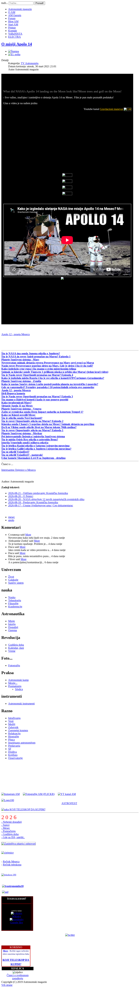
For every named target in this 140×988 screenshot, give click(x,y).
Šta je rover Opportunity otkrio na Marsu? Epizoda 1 (32, 430)
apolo (11, 520)
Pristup (12, 27)
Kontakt (12, 30)
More (28, 534)
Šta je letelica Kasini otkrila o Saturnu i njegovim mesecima (35, 445)
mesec (11, 517)
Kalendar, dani (16, 647)
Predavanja (14, 745)
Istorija (12, 624)
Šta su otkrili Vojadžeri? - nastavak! (22, 454)
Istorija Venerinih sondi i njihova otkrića (24, 442)
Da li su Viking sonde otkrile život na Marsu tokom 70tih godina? (38, 427)
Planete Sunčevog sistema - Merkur (21, 433)
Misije (11, 621)
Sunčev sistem (16, 582)
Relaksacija (14, 733)
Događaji (13, 627)
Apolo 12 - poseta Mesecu (15, 334)
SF (9, 748)
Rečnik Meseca (11, 861)
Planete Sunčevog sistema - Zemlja (21, 381)
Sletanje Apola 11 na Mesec (17, 405)
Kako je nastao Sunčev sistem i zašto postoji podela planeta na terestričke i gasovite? (49, 384)
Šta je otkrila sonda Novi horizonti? (21, 418)
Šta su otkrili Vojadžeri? (15, 451)
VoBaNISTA (15, 33)
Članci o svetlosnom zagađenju (18, 977)
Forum (11, 18)
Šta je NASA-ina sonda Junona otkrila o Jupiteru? (30, 353)
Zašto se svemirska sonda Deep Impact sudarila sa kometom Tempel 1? (42, 411)
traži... (4, 3)
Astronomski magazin (20, 9)
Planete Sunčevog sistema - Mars (20, 359)
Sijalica (19, 689)
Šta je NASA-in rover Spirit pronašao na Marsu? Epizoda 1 (36, 356)
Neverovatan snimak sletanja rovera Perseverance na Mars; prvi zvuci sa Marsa (47, 362)
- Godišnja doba (10, 834)
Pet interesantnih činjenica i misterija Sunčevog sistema (33, 436)
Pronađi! (40, 3)
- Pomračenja (8, 831)
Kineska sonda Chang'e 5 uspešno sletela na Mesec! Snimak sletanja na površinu (47, 424)
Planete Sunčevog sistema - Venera (21, 408)
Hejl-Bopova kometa (13, 393)
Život (11, 576)
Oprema (12, 630)
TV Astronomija (29, 63)
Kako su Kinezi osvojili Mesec (18, 414)
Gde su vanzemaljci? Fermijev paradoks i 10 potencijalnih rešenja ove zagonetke (47, 387)
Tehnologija (14, 600)
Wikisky (16, 916)
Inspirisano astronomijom (21, 742)
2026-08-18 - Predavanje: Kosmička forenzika (33, 502)
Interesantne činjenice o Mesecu (18, 469)
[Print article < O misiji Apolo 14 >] (13, 51)
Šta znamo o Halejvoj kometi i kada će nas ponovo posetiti (34, 399)
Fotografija (14, 665)
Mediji (11, 724)
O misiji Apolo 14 (16, 44)
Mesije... (12, 683)
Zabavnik (13, 727)
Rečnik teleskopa (12, 864)
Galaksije (13, 579)
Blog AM (13, 21)
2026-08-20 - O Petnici (20, 496)
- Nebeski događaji (11, 821)
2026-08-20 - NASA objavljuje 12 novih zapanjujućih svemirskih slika (46, 499)
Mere (5, 951)
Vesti (10, 721)
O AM (11, 12)
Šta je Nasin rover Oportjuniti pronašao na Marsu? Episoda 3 (37, 396)
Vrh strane (6, 985)
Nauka (11, 597)
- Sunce (5, 825)
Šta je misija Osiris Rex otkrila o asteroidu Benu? (29, 439)
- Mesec (5, 828)
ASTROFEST (69, 803)
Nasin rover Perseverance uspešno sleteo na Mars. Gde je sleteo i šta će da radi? (47, 365)
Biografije (13, 736)
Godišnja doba (16, 644)
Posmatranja (14, 686)
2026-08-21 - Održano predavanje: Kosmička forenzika (38, 493)
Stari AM (13, 24)
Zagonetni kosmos (18, 730)
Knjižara (12, 755)
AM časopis (14, 15)
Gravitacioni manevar (111, 109)
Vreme (11, 651)
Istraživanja (14, 718)
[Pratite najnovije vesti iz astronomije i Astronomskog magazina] (70, 935)
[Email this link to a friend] (14, 54)
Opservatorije (15, 758)
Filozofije (13, 603)
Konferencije (15, 606)
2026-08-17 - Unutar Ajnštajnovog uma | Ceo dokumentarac (40, 505)
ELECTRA (14, 36)
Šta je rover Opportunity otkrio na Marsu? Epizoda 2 (32, 421)
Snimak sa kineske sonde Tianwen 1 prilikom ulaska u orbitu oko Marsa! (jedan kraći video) (54, 371)
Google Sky (16, 922)
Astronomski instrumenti (21, 703)
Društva (12, 751)
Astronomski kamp (18, 680)
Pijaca (11, 739)
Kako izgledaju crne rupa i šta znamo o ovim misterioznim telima (38, 368)
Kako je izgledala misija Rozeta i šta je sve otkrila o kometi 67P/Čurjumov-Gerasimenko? (52, 378)
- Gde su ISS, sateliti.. (13, 837)
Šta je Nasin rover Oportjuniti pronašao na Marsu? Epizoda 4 (37, 375)
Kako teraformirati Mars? (16, 402)
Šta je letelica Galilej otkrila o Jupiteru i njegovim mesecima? (36, 448)
